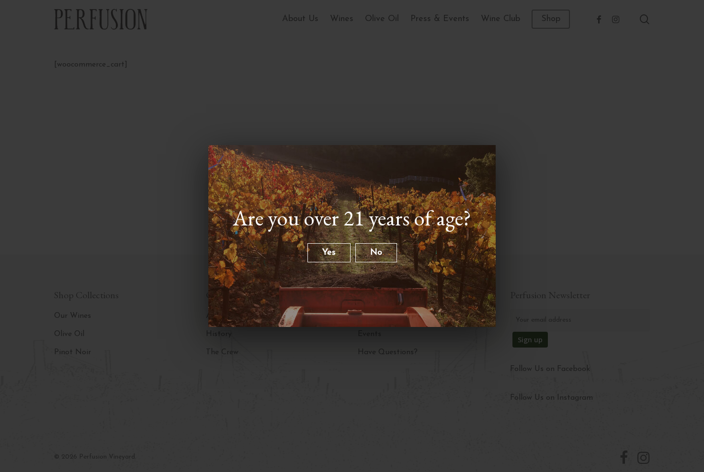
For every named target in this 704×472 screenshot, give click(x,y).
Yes (329, 252)
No (376, 252)
